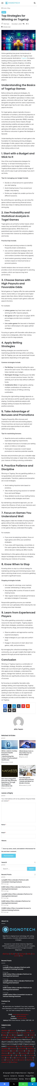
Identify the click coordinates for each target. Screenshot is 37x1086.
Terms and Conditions (11, 1079)
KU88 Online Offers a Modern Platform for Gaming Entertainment (15, 888)
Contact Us (13, 1076)
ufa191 (28, 1030)
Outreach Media (22, 1018)
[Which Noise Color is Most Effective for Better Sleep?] (27, 744)
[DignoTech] (12, 2)
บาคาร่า (14, 1039)
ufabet (10, 1035)
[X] (9, 706)
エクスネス (29, 1057)
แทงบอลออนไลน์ (11, 1046)
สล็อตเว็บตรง (5, 954)
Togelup (24, 58)
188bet (8, 1057)
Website (3, 840)
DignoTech (31, 1073)
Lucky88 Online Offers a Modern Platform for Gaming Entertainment (16, 895)
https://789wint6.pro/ (24, 1039)
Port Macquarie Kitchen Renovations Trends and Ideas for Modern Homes (26, 780)
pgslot (19, 1033)
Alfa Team (6, 24)
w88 (18, 1055)
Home (4, 8)
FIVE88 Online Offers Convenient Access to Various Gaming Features (16, 909)
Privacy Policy (30, 1076)
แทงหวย (14, 1051)
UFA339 (31, 1053)
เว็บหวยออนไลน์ (5, 1051)
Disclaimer (21, 1076)
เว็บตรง (11, 1053)
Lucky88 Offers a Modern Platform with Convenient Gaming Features (15, 881)
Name (3, 824)
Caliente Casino (20, 1057)
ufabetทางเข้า (5, 1062)
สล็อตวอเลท (4, 1053)
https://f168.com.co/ (28, 1033)
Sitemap (21, 1079)
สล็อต (11, 954)
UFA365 (15, 1060)
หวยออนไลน (23, 1053)
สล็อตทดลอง (13, 1048)
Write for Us (28, 1079)
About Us (6, 1076)
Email (3, 832)
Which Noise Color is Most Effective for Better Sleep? (26, 753)
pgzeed (20, 1035)
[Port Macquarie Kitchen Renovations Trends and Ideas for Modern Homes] (27, 770)
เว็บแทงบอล (13, 1030)
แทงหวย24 (21, 1051)
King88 (15, 1044)
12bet (22, 1055)
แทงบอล (25, 1035)
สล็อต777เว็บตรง (19, 1042)
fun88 (14, 1055)
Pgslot (26, 1044)
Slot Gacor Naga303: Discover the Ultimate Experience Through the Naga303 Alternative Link (9, 782)
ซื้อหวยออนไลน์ (13, 1033)
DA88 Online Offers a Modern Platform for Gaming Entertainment (15, 902)
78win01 (29, 1037)
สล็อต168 (10, 1042)
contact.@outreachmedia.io (20, 1014)
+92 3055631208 (21, 1016)
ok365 (3, 1046)
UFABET (32, 1035)
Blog (8, 8)
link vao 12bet (30, 1055)
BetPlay (29, 954)
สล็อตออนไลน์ (22, 1048)
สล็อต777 (3, 1042)
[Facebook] (5, 706)
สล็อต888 (27, 1042)
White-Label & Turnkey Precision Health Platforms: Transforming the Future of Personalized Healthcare (9, 755)
